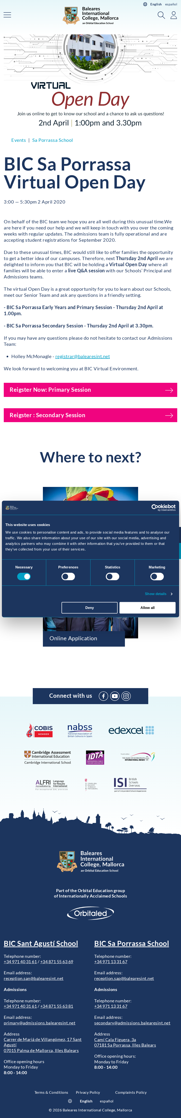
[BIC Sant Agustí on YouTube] (114, 696)
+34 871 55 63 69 (56, 961)
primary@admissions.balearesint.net (39, 1022)
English (156, 4)
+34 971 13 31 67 (110, 961)
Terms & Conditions (51, 1092)
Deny (89, 608)
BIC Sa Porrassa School (131, 943)
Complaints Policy (131, 1092)
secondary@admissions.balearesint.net (132, 1022)
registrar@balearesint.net (82, 356)
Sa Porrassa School (52, 140)
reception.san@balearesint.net (34, 978)
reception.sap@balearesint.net (124, 978)
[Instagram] (126, 696)
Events (18, 140)
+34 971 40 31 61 (20, 961)
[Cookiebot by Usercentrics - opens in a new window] (155, 507)
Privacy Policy (88, 1092)
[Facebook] (103, 696)
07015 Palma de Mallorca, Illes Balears (41, 1050)
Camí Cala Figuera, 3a (115, 1039)
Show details (155, 594)
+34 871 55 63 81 (56, 1006)
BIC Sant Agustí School (41, 943)
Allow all (147, 608)
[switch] (68, 576)
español (171, 4)
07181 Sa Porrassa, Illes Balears (125, 1045)
